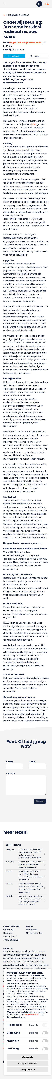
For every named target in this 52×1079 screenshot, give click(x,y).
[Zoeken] (39, 4)
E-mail (32, 761)
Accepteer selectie (27, 1063)
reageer (15, 56)
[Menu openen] (4, 4)
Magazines (31, 929)
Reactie (10, 773)
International (10, 936)
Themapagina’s (11, 939)
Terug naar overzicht (18, 14)
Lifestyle (7, 933)
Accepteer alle (27, 1069)
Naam (9, 761)
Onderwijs (8, 929)
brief (33, 124)
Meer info (33, 1025)
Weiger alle (27, 1057)
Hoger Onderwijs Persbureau (25, 42)
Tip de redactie (34, 933)
